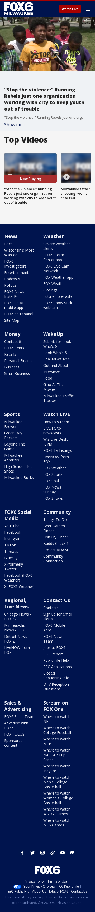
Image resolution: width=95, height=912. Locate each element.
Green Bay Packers (13, 435)
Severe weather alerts (56, 246)
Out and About (55, 365)
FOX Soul (51, 480)
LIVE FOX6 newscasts (52, 430)
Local (8, 243)
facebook (22, 853)
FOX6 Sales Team (19, 716)
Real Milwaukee (56, 359)
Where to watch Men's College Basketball (56, 782)
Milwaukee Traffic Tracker (58, 398)
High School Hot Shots (18, 469)
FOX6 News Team (53, 639)
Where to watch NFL (56, 719)
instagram (42, 853)
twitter (32, 853)
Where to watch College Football (57, 730)
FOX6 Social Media (17, 515)
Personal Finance (19, 360)
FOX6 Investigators (15, 264)
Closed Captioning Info (56, 675)
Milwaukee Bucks (19, 477)
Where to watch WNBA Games (56, 811)
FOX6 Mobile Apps (54, 628)
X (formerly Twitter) (13, 566)
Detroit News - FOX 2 (17, 639)
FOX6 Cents (14, 347)
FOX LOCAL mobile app (14, 305)
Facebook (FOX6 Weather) (18, 578)
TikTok (10, 545)
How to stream (56, 421)
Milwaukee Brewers (13, 424)
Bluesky (10, 557)
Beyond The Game (14, 446)
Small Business (17, 373)
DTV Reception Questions (56, 687)
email (72, 853)
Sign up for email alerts (57, 616)
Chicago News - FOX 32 (17, 616)
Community (57, 512)
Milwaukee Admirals (13, 458)
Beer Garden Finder (54, 528)
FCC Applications (57, 666)
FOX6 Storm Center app (53, 257)
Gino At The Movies (53, 387)
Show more (15, 125)
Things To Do (55, 519)
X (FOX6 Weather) (19, 586)
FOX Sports (53, 474)
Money (12, 334)
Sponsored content (13, 743)
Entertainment (16, 272)
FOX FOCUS (14, 734)
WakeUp (53, 334)
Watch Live (70, 9)
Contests (51, 607)
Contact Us (56, 600)
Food (47, 378)
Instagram (13, 538)
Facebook (12, 532)
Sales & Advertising (17, 705)
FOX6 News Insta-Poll (14, 294)
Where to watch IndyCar (56, 768)
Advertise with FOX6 (16, 725)
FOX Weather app (58, 277)
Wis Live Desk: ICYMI (55, 442)
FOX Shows (53, 498)
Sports (12, 414)
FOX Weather (54, 283)
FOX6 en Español (18, 313)
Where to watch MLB (56, 741)
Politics (10, 285)
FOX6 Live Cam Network (56, 268)
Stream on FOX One (55, 705)
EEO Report (53, 653)
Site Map (11, 320)
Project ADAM (55, 549)
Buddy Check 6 (56, 543)
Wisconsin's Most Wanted (19, 252)
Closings (50, 289)
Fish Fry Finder (55, 537)
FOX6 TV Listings (57, 450)
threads (52, 853)
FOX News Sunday (52, 489)
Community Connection (53, 558)
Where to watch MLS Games (56, 823)
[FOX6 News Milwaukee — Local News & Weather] (19, 8)
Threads (11, 551)
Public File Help (56, 660)
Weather (53, 236)
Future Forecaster (58, 296)
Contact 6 (12, 341)
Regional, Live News (16, 603)
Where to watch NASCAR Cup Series (56, 755)
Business (12, 367)
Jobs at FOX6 (54, 647)
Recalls (10, 354)
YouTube (12, 525)
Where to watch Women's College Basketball (58, 798)
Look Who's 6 (55, 352)
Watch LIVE (56, 414)
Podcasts (12, 278)
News (10, 236)
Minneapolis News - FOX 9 (16, 628)
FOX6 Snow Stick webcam (57, 305)
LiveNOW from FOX (56, 459)
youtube (62, 853)
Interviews (52, 371)
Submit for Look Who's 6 (57, 344)
